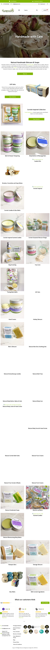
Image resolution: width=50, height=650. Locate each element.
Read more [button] (4, 617)
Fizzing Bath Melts (12, 292)
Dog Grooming (12, 265)
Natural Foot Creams (37, 483)
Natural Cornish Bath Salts (12, 456)
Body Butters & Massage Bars (37, 156)
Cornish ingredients (28, 112)
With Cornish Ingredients (37, 592)
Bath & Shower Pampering (12, 156)
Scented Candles (37, 515)
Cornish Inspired (37, 188)
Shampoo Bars (12, 565)
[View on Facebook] (3, 609)
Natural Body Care (38, 401)
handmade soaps (30, 64)
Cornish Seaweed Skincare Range (38, 238)
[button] (1, 36)
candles (15, 67)
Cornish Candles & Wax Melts (12, 210)
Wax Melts (12, 592)
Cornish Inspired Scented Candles (12, 238)
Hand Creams (12, 319)
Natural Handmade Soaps (12, 510)
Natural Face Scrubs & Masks (12, 483)
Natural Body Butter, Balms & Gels (12, 401)
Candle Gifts (37, 161)
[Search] (37, 10)
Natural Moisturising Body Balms (12, 537)
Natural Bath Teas (38, 374)
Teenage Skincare (37, 565)
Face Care (37, 265)
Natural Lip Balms (38, 510)
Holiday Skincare (37, 319)
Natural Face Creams (37, 456)
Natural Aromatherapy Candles (12, 374)
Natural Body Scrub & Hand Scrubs (37, 428)
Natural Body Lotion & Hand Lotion (12, 406)
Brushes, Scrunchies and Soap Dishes (12, 183)
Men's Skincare (12, 347)
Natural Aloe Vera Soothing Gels (37, 347)
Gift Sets (37, 292)
